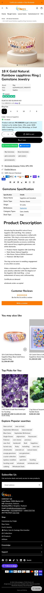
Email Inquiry (26, 145)
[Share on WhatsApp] (29, 182)
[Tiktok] (13, 560)
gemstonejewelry (10, 160)
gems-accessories (10, 156)
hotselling (25, 446)
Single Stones (8, 436)
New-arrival (7, 426)
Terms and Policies (22, 590)
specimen (23, 460)
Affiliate (4, 539)
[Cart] (41, 8)
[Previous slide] (2, 2)
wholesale (20, 463)
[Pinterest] (24, 560)
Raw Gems (5, 524)
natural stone (32, 450)
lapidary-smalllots (9, 460)
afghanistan (20, 436)
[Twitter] (17, 560)
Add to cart (30, 134)
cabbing (6, 466)
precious (28, 440)
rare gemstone (24, 453)
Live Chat (15, 513)
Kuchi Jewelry (7, 527)
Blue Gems (7, 433)
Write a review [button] (22, 303)
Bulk (25, 443)
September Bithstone (11, 430)
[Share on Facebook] (10, 182)
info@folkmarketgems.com (15, 508)
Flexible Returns (10, 169)
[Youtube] (10, 560)
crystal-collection (9, 456)
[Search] (7, 8)
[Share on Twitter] (14, 182)
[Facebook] (3, 560)
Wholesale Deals (18, 466)
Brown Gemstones (23, 152)
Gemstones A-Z (33, 14)
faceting (33, 460)
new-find (6, 443)
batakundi (16, 443)
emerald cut (19, 450)
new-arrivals (19, 426)
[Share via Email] (25, 182)
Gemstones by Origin (9, 521)
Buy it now (22, 140)
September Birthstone (22, 433)
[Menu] (2, 8)
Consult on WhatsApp (11, 145)
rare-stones (17, 440)
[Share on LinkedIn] (18, 182)
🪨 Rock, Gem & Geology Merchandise (15, 530)
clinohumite (7, 450)
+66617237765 (29, 510)
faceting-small (8, 463)
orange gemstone (9, 453)
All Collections (7, 533)
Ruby (17, 446)
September (23, 208)
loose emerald (27, 430)
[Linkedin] (21, 560)
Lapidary (22, 456)
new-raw (36, 446)
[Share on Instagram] (33, 182)
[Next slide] (41, 2)
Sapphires (34, 443)
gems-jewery (22, 156)
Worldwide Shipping (12, 166)
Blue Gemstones (9, 152)
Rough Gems (11, 14)
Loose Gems (22, 14)
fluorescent (32, 436)
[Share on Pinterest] (22, 182)
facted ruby (7, 446)
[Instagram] (6, 560)
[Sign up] (39, 485)
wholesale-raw (33, 463)
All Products (6, 536)
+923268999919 (16, 510)
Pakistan (6, 440)
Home (4, 14)
